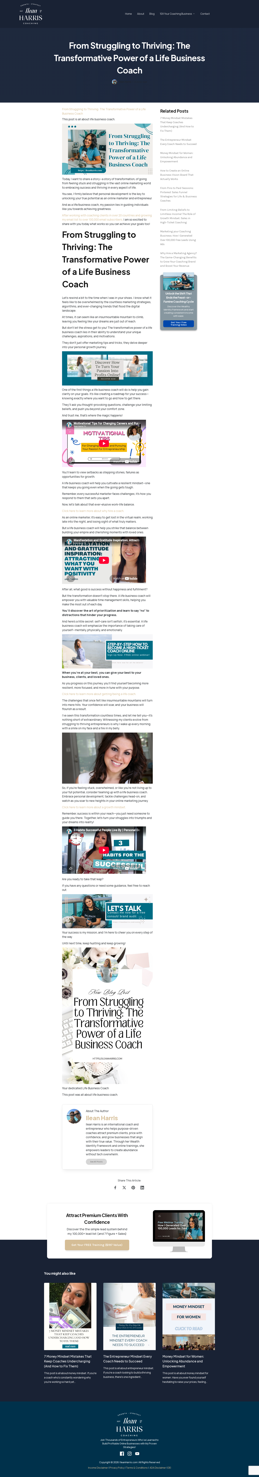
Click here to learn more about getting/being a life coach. (99, 694)
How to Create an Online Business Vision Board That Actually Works (177, 175)
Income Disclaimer (98, 1467)
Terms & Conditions (137, 1467)
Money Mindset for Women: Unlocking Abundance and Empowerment (176, 157)
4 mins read (140, 81)
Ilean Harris (125, 81)
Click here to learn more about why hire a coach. (93, 511)
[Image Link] (31, 14)
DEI (169, 1467)
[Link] (116, 1187)
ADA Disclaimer (158, 1467)
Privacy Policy (117, 1467)
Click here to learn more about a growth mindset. (94, 807)
